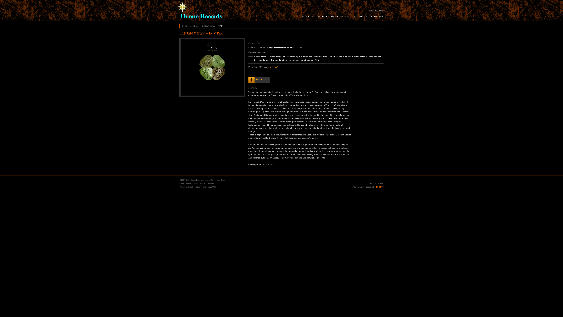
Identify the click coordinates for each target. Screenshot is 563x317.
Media (363, 16)
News (334, 16)
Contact (377, 16)
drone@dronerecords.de (215, 180)
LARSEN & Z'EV (208, 26)
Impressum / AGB (210, 187)
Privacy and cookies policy (190, 187)
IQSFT (380, 187)
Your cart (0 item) (375, 11)
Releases (307, 16)
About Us (348, 16)
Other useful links (377, 183)
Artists (322, 16)
